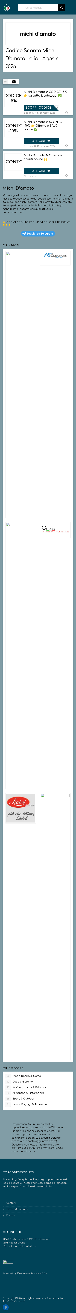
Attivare (39, 141)
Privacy (10, 1215)
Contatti (11, 1203)
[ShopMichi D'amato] (38, 33)
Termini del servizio (17, 1209)
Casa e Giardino (20, 1081)
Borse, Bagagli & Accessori (27, 1104)
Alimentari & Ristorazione (26, 1093)
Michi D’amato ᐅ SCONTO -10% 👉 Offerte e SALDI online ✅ (43, 125)
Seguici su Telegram (40, 233)
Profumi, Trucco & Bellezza (26, 1087)
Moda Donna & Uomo (24, 1076)
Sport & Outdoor (20, 1098)
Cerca (61, 7)
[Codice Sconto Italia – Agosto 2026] (7, 6)
